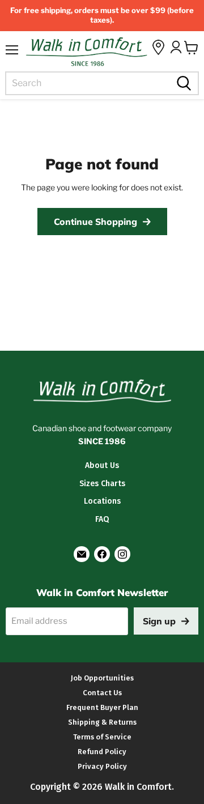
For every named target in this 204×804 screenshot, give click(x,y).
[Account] (175, 47)
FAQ (102, 519)
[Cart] (191, 47)
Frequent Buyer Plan (102, 707)
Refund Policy (102, 751)
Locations (102, 501)
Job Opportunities (102, 678)
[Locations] (158, 47)
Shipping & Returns (102, 722)
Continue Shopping (95, 221)
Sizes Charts (102, 483)
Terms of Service (102, 737)
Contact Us (102, 692)
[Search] (182, 83)
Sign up (159, 621)
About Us (102, 465)
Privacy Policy (102, 766)
